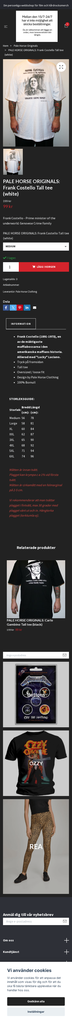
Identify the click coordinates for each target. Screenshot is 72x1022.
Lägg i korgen (46, 294)
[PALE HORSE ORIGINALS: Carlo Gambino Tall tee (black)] (36, 617)
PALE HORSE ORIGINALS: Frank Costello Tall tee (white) (36, 263)
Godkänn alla (36, 1001)
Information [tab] (21, 351)
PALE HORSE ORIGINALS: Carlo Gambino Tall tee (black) (30, 650)
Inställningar (36, 1011)
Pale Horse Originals (26, 73)
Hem (5, 73)
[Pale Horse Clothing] (36, 40)
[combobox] (36, 274)
